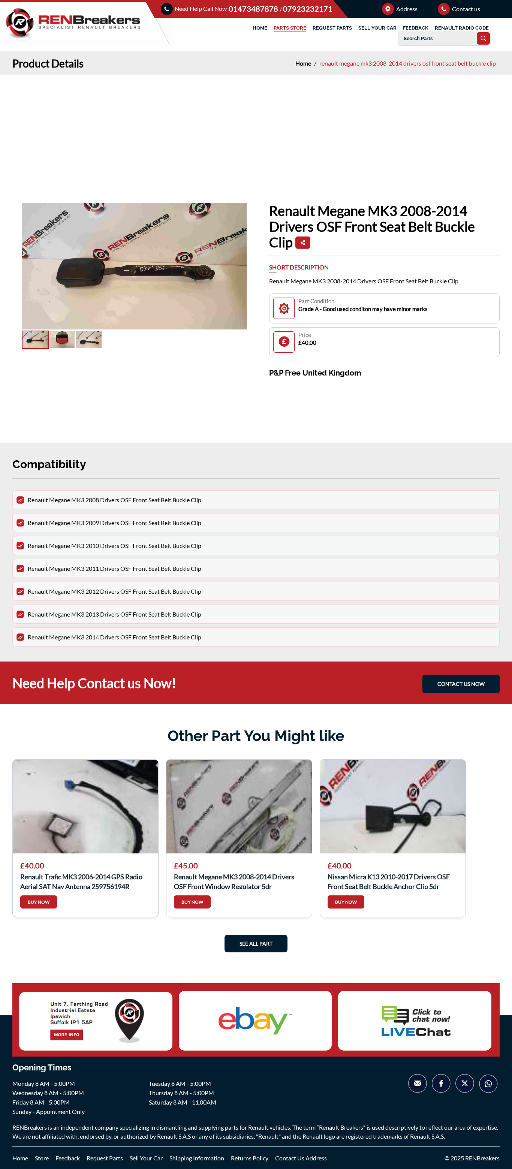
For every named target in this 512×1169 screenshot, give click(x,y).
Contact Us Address (301, 1158)
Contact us (465, 8)
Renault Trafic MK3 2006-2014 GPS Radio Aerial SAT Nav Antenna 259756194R (81, 881)
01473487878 (254, 8)
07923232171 (307, 8)
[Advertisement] (256, 131)
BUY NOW (38, 902)
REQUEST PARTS (332, 28)
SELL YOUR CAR (377, 28)
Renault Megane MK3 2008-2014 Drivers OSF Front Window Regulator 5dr (234, 881)
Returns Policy (249, 1158)
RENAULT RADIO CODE (462, 28)
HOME (260, 28)
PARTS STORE (290, 28)
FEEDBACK (415, 28)
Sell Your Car (146, 1158)
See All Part (256, 943)
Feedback (67, 1158)
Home (303, 63)
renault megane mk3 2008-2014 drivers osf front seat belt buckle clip (407, 63)
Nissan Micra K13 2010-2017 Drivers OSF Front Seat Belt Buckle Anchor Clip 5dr (389, 881)
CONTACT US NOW (461, 684)
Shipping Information (196, 1158)
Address (406, 8)
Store (42, 1158)
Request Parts (105, 1158)
